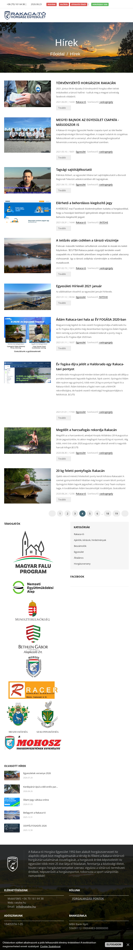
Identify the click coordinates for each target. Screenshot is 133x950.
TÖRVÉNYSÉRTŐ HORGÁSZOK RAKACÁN (86, 83)
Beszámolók (80, 546)
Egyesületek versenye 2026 (37, 773)
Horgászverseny (82, 563)
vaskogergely (106, 101)
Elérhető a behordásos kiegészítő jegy (84, 203)
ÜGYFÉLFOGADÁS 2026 (35, 825)
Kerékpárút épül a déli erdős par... (40, 786)
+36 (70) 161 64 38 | (16, 4)
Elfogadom (114, 944)
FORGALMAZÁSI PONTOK (88, 898)
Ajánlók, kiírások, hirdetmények (90, 540)
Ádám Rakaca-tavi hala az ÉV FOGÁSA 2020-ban (91, 319)
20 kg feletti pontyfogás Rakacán (80, 471)
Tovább (62, 107)
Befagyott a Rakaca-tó (34, 812)
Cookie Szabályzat (50, 946)
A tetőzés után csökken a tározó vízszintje (87, 240)
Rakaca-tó (81, 101)
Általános (78, 557)
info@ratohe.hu (26, 906)
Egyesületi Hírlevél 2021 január (79, 286)
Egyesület (81, 151)
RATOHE (103, 222)
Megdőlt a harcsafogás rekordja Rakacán (86, 430)
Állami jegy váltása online (36, 799)
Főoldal (57, 53)
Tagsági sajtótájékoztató (74, 169)
